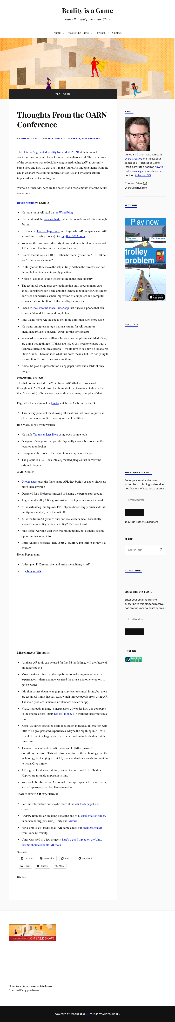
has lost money (63, 713)
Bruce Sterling (26, 202)
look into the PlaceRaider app (51, 308)
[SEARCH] (161, 550)
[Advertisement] (87, 945)
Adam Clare (29, 138)
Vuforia (72, 821)
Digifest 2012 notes (73, 236)
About (57, 32)
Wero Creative (133, 158)
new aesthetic (52, 219)
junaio (55, 403)
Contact (116, 32)
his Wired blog (64, 212)
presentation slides (93, 815)
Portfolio (100, 32)
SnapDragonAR (92, 827)
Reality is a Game (87, 10)
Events (75, 138)
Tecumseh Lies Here (45, 434)
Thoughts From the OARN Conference (62, 119)
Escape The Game (78, 32)
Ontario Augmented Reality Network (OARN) (51, 152)
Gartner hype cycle (48, 231)
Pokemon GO (143, 175)
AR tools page (83, 804)
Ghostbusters (30, 481)
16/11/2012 (55, 138)
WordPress (78, 1014)
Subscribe (134, 512)
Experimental (91, 138)
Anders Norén (111, 1014)
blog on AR (33, 571)
